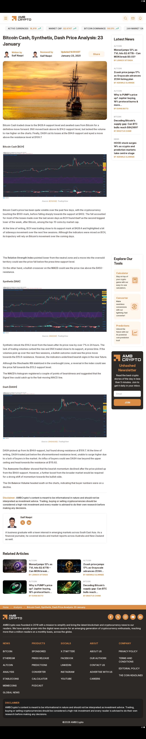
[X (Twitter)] (22, 522)
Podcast (37, 685)
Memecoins (10, 685)
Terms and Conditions (126, 660)
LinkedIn (66, 665)
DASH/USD (52, 441)
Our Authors (98, 658)
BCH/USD (53, 201)
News (116, 139)
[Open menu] (6, 18)
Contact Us (97, 665)
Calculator (39, 678)
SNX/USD (53, 336)
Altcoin (33, 560)
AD (142, 1)
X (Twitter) (68, 651)
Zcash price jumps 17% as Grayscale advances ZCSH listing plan (93, 568)
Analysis (8, 671)
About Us (96, 651)
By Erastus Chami (92, 596)
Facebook (67, 658)
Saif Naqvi (17, 55)
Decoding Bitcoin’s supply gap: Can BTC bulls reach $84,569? (95, 589)
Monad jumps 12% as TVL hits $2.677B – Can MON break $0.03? (40, 568)
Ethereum (9, 658)
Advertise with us (101, 671)
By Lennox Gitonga (38, 575)
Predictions (39, 665)
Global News (11, 692)
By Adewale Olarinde (93, 575)
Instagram (67, 671)
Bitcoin (87, 581)
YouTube (66, 678)
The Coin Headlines (131, 675)
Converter (39, 671)
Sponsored (39, 651)
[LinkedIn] (29, 522)
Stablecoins (11, 678)
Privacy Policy (128, 651)
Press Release (40, 658)
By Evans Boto (36, 596)
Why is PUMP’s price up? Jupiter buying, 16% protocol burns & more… (40, 589)
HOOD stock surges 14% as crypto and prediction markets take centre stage (125, 148)
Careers (95, 678)
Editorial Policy (129, 668)
